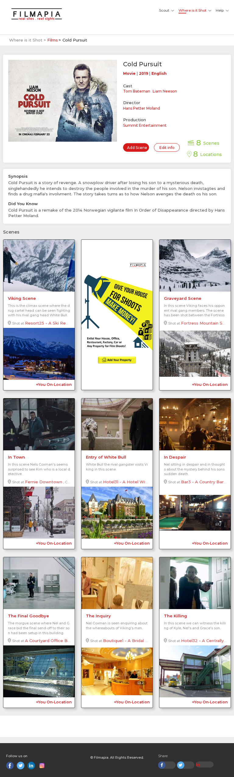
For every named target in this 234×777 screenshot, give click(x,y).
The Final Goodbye (28, 615)
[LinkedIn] (31, 765)
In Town (16, 457)
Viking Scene (22, 298)
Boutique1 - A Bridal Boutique (133, 640)
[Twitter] (20, 765)
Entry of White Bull (106, 457)
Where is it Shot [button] (192, 10)
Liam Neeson (165, 91)
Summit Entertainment (145, 125)
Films (52, 40)
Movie (129, 73)
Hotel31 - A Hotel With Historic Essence (144, 481)
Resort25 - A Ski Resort (49, 323)
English (159, 73)
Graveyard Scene (182, 298)
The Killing (175, 615)
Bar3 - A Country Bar (202, 481)
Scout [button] (164, 10)
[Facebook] (10, 765)
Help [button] (220, 10)
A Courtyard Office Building (53, 640)
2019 (143, 73)
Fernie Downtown (43, 481)
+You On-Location (54, 384)
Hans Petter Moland (141, 108)
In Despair (175, 457)
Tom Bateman (136, 91)
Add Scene (137, 147)
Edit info (167, 147)
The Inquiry (98, 615)
